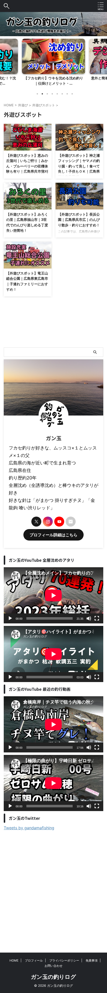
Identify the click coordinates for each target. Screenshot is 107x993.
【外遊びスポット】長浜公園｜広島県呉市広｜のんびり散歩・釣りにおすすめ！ (79, 219)
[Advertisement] (53, 886)
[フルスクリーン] (96, 618)
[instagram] (48, 522)
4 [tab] (52, 93)
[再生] (10, 618)
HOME (13, 960)
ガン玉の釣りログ (53, 977)
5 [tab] (57, 93)
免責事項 (92, 960)
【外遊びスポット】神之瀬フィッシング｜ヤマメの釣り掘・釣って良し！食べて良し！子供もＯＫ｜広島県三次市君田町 (79, 166)
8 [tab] (72, 93)
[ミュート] (88, 618)
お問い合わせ (53, 966)
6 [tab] (62, 93)
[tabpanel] (53, 64)
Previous (4, 61)
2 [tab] (42, 93)
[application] (53, 595)
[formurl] (71, 522)
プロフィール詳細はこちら (53, 534)
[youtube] (59, 522)
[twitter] (36, 522)
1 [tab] (37, 93)
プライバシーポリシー (64, 960)
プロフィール (34, 960)
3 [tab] (47, 93)
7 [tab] (67, 93)
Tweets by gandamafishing (29, 827)
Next (102, 61)
